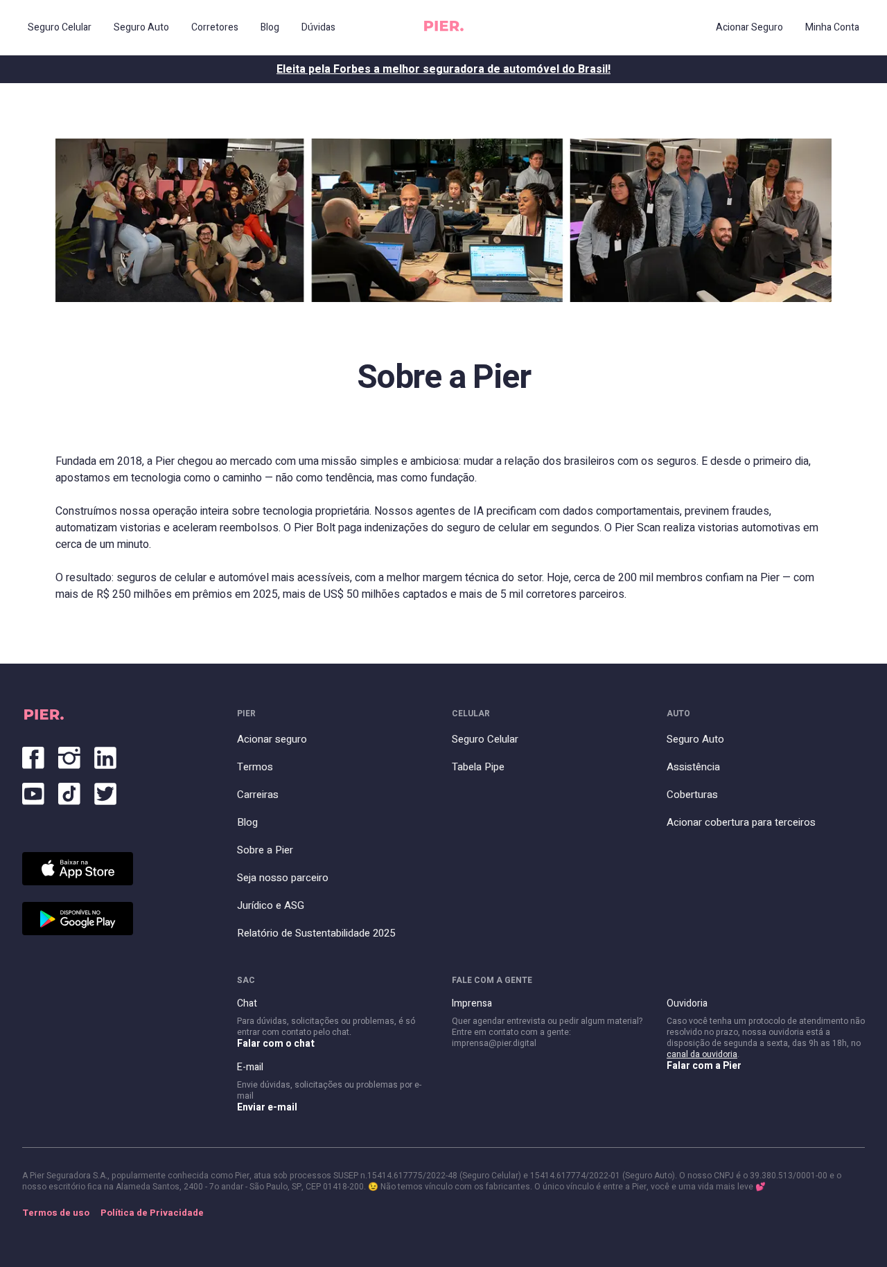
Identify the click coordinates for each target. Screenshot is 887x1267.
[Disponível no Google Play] (77, 918)
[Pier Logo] (444, 27)
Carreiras (258, 794)
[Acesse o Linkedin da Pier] (105, 755)
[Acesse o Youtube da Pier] (33, 791)
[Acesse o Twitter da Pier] (105, 791)
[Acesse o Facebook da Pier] (33, 755)
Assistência (693, 766)
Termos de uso (55, 1213)
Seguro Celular (485, 739)
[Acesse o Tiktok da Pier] (69, 791)
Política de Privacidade (152, 1213)
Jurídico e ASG (270, 905)
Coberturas (692, 794)
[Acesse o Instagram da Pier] (69, 755)
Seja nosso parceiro (282, 877)
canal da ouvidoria (702, 1054)
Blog (247, 822)
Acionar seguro (272, 739)
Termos (255, 766)
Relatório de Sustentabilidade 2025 (316, 933)
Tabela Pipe (478, 766)
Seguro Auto (695, 739)
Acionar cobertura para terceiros (741, 822)
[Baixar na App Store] (77, 868)
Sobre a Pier (265, 850)
